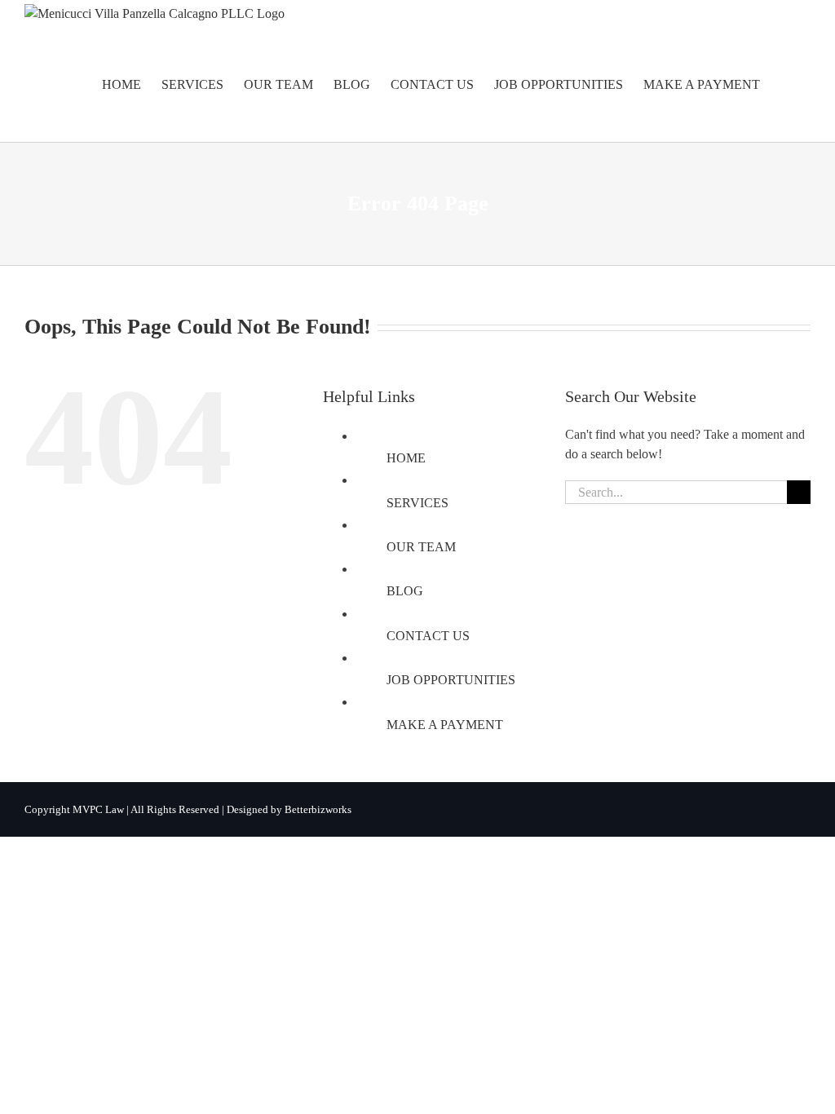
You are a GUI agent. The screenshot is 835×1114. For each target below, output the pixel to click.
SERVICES (417, 503)
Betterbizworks (318, 809)
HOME (406, 458)
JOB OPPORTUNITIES (451, 680)
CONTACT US (428, 636)
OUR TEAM (421, 547)
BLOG (405, 591)
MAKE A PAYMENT (445, 725)
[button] (785, 85)
